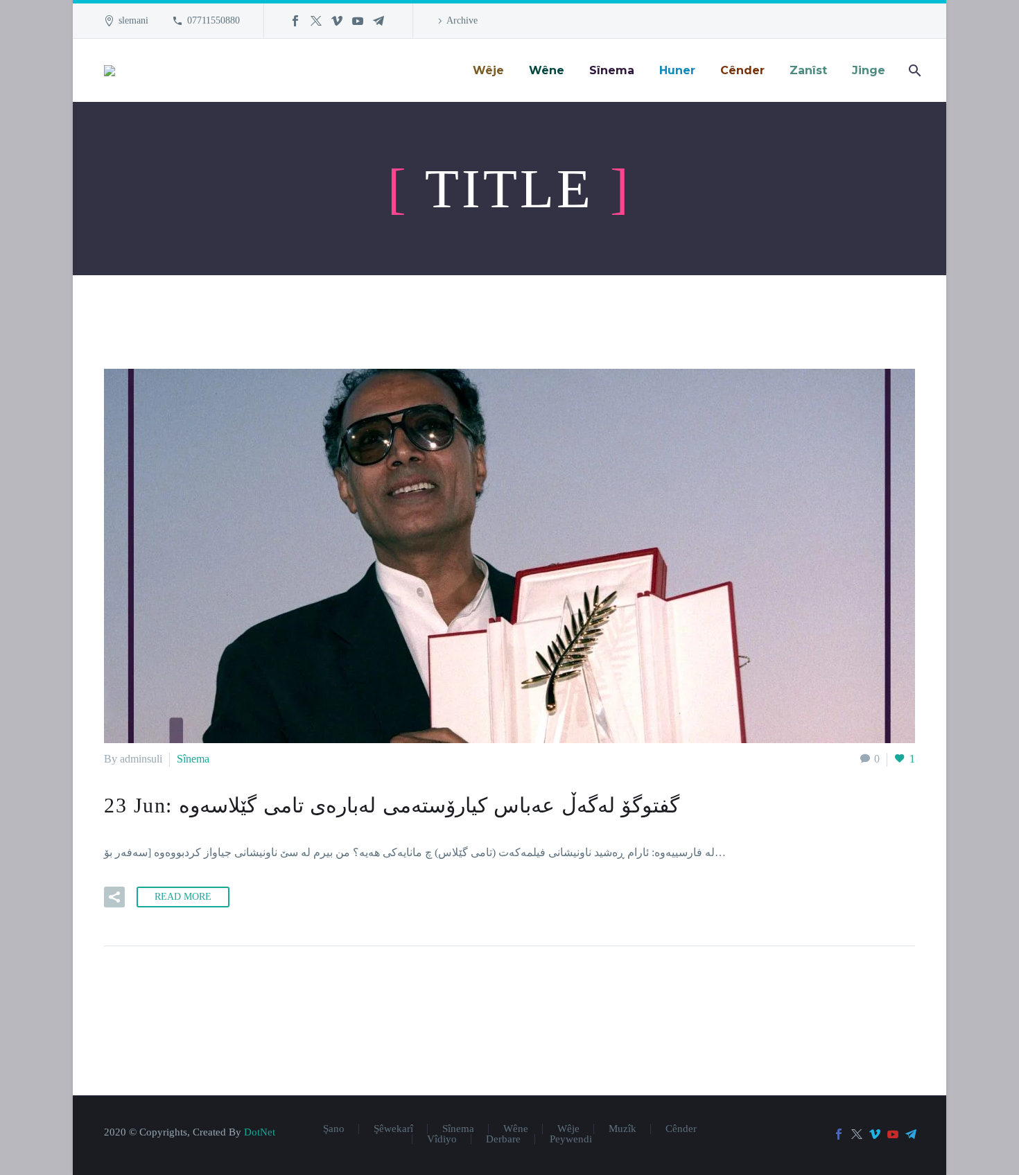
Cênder (681, 1129)
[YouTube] (357, 20)
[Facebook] (295, 20)
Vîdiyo (442, 1139)
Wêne (515, 1129)
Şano (334, 1129)
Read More (183, 896)
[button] (114, 897)
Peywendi (571, 1139)
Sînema (193, 759)
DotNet (259, 1132)
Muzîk (622, 1129)
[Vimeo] (336, 20)
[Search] (913, 70)
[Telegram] (378, 20)
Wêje (568, 1129)
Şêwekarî (393, 1129)
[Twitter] (316, 20)
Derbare (503, 1139)
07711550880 (213, 20)
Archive (462, 20)
